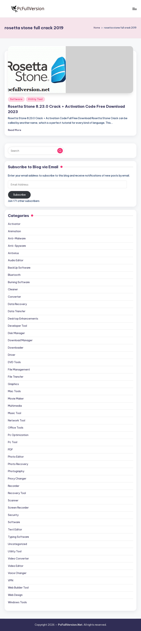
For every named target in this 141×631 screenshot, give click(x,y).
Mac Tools (14, 391)
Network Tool (16, 420)
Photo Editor (16, 456)
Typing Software (18, 537)
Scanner (13, 500)
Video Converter (18, 558)
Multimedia (15, 405)
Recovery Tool (17, 493)
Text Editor (15, 529)
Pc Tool (12, 442)
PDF (10, 449)
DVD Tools (14, 362)
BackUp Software (19, 267)
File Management (19, 369)
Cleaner (13, 289)
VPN (10, 580)
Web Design (15, 595)
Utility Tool (35, 99)
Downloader (15, 347)
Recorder (13, 486)
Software (16, 99)
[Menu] (134, 9)
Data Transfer (16, 311)
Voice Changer (17, 573)
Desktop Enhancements (23, 318)
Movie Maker (16, 398)
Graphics (13, 384)
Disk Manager (16, 333)
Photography (16, 471)
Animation (14, 231)
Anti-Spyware (17, 245)
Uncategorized (17, 544)
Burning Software (19, 282)
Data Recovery (17, 304)
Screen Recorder (18, 507)
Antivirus (13, 253)
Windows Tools (17, 602)
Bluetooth (14, 275)
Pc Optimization (18, 435)
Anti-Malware (17, 238)
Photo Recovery (18, 464)
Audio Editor (15, 260)
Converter (14, 296)
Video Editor (15, 566)
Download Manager (20, 340)
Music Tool (14, 413)
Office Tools (15, 427)
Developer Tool (17, 325)
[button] (60, 151)
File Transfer (15, 376)
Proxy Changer (17, 478)
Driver (11, 355)
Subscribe (19, 194)
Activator (14, 224)
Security (13, 515)
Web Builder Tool (18, 587)
